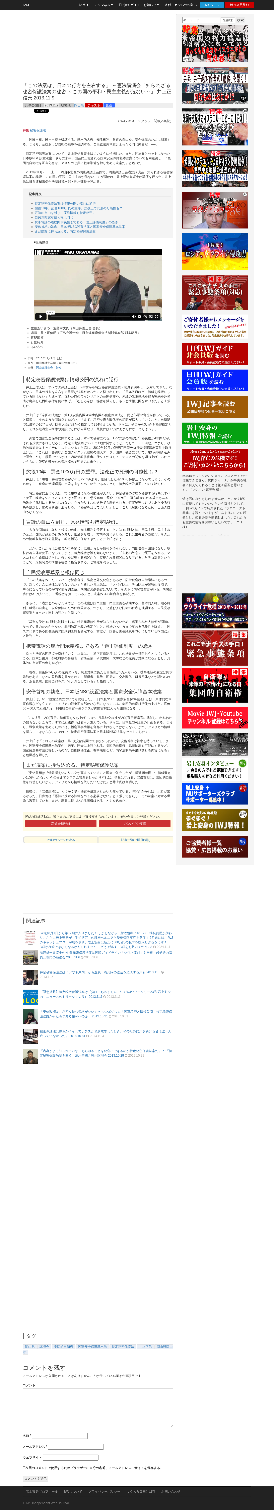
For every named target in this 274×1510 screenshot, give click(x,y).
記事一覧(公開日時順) (135, 840)
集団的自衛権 (63, 1346)
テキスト (93, 105)
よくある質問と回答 (140, 1491)
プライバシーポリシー (104, 1491)
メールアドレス (35, 1446)
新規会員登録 (239, 5)
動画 (109, 105)
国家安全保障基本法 (92, 1346)
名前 (27, 1435)
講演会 (44, 1346)
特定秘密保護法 (123, 1346)
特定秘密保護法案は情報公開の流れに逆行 (65, 203)
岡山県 (79, 105)
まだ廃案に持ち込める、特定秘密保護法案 (65, 231)
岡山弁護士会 (44, 367)
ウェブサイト (32, 1457)
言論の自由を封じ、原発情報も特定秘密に (65, 212)
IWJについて (73, 1491)
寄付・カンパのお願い (181, 5)
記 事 (83, 5)
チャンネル (102, 5)
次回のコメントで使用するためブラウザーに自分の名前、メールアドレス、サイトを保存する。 (94, 1468)
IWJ (26, 5)
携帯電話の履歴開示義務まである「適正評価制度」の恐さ (76, 222)
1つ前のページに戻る (60, 840)
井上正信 (145, 1346)
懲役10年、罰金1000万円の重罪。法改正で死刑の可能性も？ (79, 208)
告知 (58, 367)
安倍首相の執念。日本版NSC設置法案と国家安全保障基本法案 (80, 226)
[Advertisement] (98, 42)
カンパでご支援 (135, 823)
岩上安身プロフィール (42, 1491)
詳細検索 (228, 20)
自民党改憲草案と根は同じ (54, 217)
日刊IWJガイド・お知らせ (138, 5)
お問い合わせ (171, 1491)
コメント (29, 1385)
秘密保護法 (38, 130)
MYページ (212, 5)
